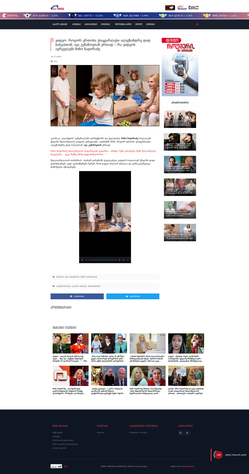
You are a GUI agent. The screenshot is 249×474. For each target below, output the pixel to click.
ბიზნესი (76, 24)
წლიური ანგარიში (59, 448)
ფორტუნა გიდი (123, 24)
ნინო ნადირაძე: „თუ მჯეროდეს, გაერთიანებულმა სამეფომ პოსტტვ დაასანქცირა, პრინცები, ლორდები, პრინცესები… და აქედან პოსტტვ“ (68, 390)
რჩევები (105, 24)
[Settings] (119, 260)
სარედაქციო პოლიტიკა (138, 432)
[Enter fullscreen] (128, 260)
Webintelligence (188, 466)
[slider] (104, 260)
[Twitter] (187, 433)
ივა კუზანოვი (72, 277)
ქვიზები (150, 24)
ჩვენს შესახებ (57, 432)
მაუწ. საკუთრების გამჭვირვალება (65, 444)
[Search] (195, 24)
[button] (77, 296)
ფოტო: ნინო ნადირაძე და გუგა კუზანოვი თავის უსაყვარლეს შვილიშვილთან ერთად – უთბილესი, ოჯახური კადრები (186, 390)
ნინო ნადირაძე (88, 277)
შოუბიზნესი (94, 286)
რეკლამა (100, 432)
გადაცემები (91, 24)
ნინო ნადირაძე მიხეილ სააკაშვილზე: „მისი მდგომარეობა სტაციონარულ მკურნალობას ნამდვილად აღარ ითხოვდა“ (146, 390)
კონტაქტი (56, 436)
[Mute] (123, 260)
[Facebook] (180, 433)
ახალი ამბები (60, 24)
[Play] (82, 260)
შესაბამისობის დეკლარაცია (63, 440)
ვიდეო (138, 24)
